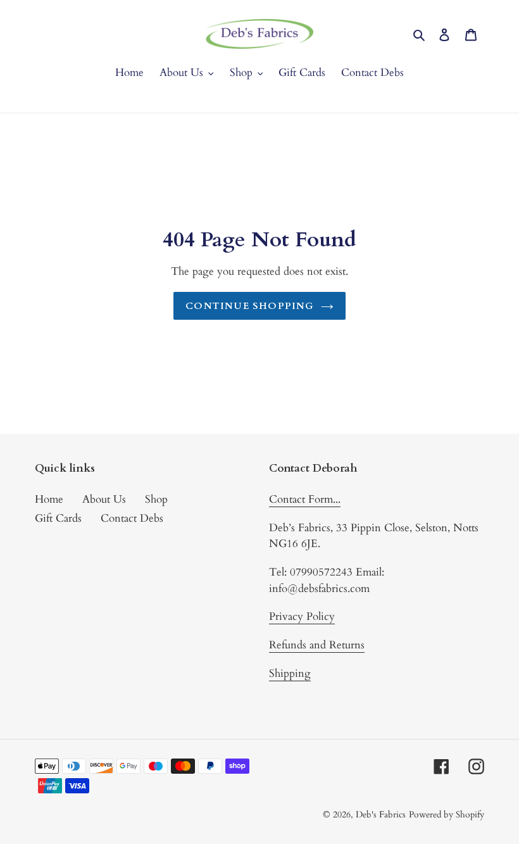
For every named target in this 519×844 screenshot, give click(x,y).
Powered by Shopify (446, 815)
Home (49, 499)
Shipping (290, 673)
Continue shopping (249, 305)
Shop (156, 499)
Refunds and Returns (317, 645)
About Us (104, 499)
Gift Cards (58, 518)
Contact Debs (132, 518)
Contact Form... (305, 499)
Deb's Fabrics (381, 815)
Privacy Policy (302, 616)
